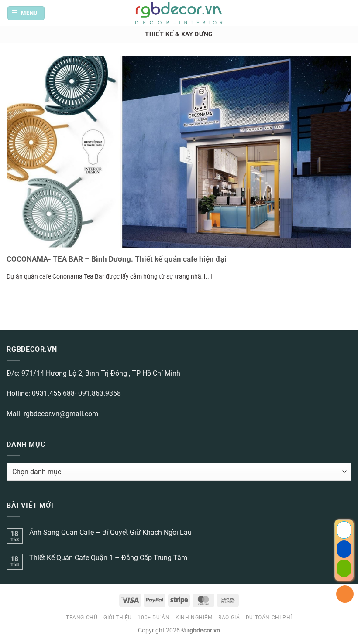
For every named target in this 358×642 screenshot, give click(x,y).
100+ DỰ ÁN (153, 618)
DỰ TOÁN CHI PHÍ (269, 618)
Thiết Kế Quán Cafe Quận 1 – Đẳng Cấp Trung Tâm (108, 558)
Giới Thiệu (117, 618)
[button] (26, 13)
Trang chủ (82, 618)
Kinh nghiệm (194, 618)
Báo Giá (229, 618)
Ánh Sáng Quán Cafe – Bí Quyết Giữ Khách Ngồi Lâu (110, 532)
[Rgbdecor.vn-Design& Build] (179, 13)
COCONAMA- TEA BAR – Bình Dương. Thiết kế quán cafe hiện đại (117, 259)
